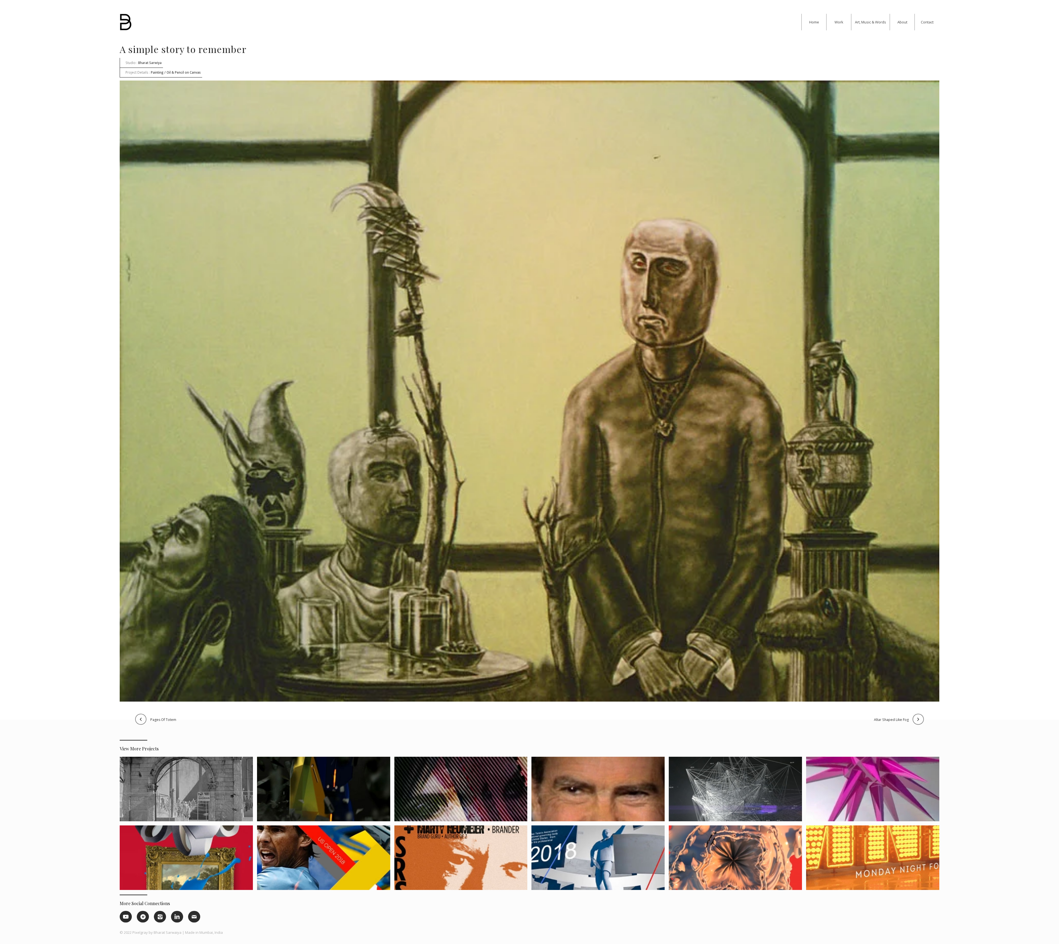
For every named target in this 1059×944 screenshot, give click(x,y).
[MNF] (874, 859)
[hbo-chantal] (463, 791)
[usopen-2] (325, 859)
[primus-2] (737, 791)
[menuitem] (813, 22)
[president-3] (600, 791)
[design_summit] (463, 859)
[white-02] (188, 791)
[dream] (874, 791)
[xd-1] (325, 791)
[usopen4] (600, 859)
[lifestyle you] (188, 859)
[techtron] (737, 859)
